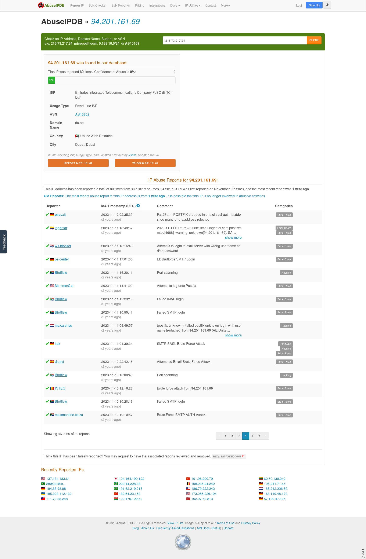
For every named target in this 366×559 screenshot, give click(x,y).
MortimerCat (64, 285)
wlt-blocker (63, 245)
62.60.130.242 (275, 478)
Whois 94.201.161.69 (145, 163)
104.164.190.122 (131, 478)
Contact (210, 5)
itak (57, 343)
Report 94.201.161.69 (78, 163)
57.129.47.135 (275, 498)
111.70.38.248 (57, 498)
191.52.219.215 (130, 488)
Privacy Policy (250, 522)
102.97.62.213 (202, 498)
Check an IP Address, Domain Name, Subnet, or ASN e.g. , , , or (91, 41)
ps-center (62, 259)
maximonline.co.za (69, 414)
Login (300, 5)
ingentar (61, 227)
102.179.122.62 (130, 498)
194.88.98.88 (56, 488)
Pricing (139, 5)
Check (314, 40)
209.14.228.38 (129, 483)
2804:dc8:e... (55, 483)
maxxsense (63, 325)
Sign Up (314, 5)
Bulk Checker (98, 5)
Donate (228, 528)
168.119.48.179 (275, 493)
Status (215, 528)
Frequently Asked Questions (175, 528)
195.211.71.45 (275, 483)
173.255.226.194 (204, 493)
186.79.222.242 (203, 488)
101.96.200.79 (202, 478)
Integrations (157, 5)
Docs (174, 5)
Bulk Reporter (121, 5)
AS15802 (82, 114)
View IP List (175, 522)
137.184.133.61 (58, 478)
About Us (147, 528)
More (224, 5)
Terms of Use (225, 522)
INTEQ (60, 388)
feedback (4, 241)
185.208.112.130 (59, 493)
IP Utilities (191, 5)
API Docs (203, 528)
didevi (59, 361)
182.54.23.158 (129, 493)
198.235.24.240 (203, 483)
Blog (136, 528)
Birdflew (61, 272)
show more (233, 237)
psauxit (60, 214)
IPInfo (132, 155)
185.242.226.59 (275, 488)
